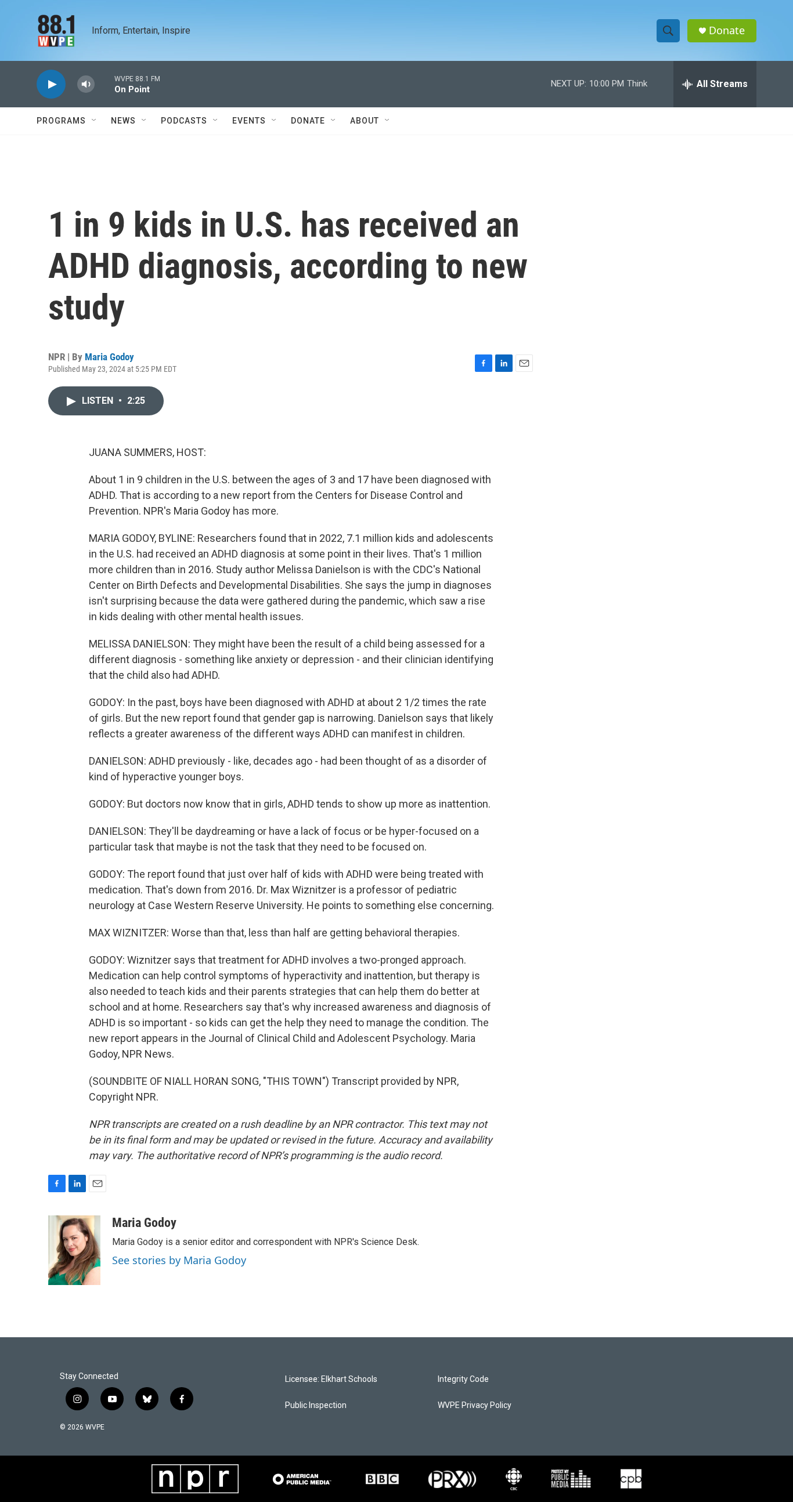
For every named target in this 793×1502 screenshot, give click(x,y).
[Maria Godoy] (74, 1250)
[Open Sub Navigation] (94, 120)
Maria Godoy (109, 357)
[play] (51, 84)
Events (249, 120)
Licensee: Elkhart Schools (331, 1379)
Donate (727, 30)
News (123, 120)
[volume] (86, 84)
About (364, 120)
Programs (61, 120)
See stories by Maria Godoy (179, 1260)
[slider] (104, 84)
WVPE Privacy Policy (474, 1405)
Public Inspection (316, 1405)
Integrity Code (463, 1379)
